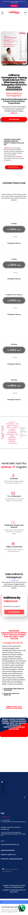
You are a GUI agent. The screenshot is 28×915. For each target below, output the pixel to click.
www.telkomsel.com (5, 817)
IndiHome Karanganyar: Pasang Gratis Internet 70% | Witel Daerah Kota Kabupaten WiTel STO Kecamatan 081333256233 (14, 82)
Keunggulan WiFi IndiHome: (13, 643)
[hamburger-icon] (24, 797)
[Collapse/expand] (26, 4)
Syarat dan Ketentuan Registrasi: (12, 694)
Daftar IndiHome (14, 612)
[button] (14, 642)
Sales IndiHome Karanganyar (14, 94)
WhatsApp (14, 5)
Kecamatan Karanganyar (2, 433)
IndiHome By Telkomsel (13, 907)
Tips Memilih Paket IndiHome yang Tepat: (14, 689)
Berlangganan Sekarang (13, 243)
